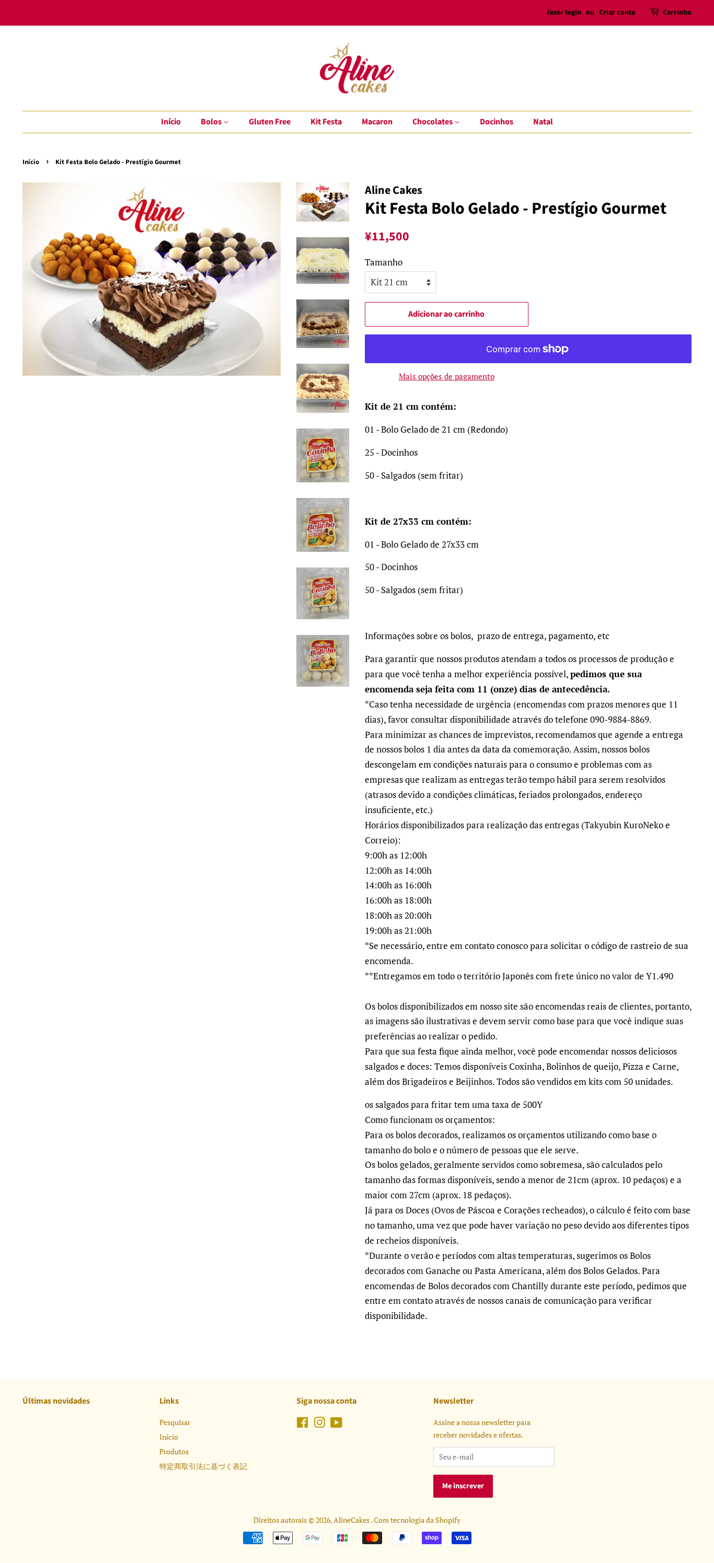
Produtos (174, 1451)
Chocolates (433, 122)
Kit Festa (326, 122)
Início (171, 122)
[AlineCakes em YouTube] (336, 1424)
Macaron (377, 122)
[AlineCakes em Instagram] (319, 1424)
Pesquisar (174, 1422)
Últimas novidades (56, 1401)
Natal (543, 122)
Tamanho (383, 262)
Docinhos (496, 122)
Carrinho (677, 12)
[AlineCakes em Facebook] (302, 1424)
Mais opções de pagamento (446, 376)
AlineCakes (352, 1520)
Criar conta (617, 12)
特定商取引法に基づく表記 (203, 1466)
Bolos (212, 122)
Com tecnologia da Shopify (417, 1520)
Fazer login (564, 12)
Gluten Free (270, 122)
